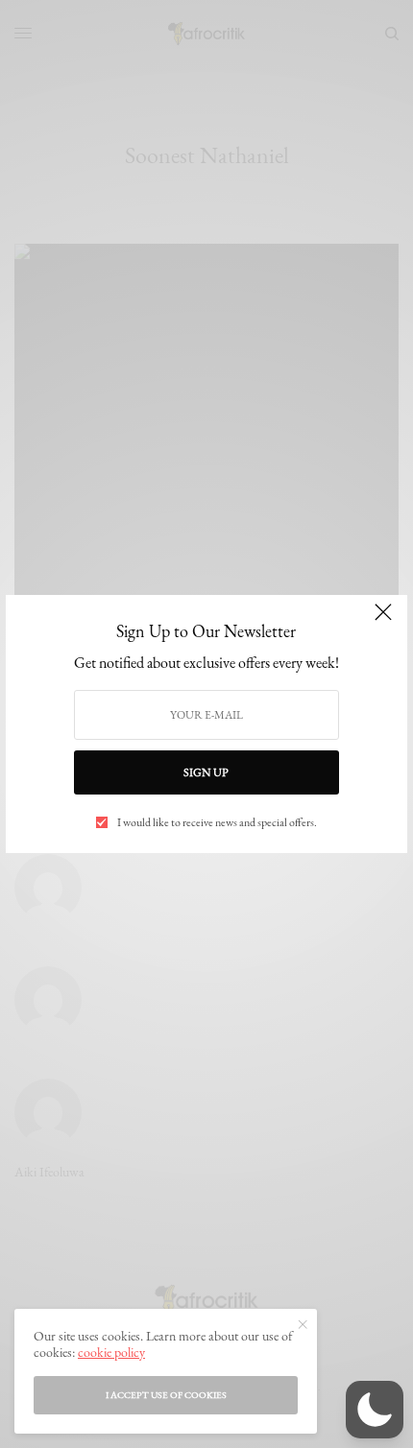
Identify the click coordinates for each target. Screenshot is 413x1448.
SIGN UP (206, 772)
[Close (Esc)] (383, 621)
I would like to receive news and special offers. (217, 822)
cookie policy (111, 1352)
